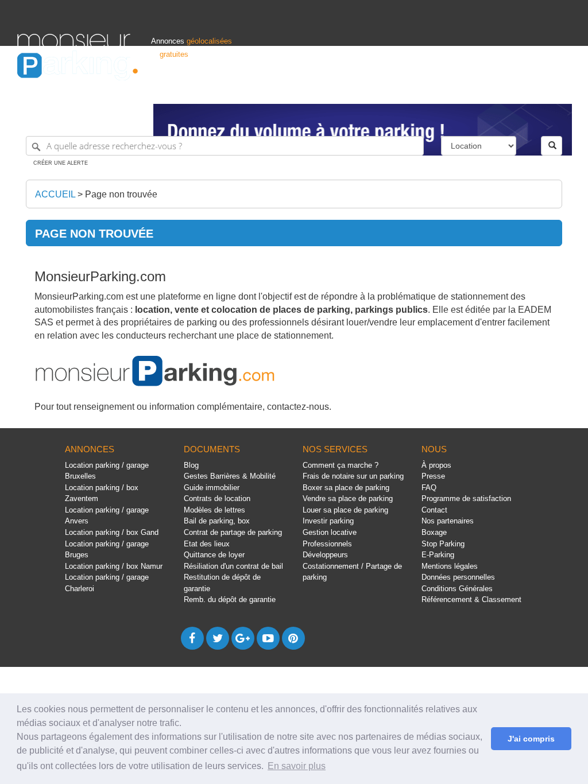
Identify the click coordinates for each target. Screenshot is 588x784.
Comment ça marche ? (340, 465)
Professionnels (378, 90)
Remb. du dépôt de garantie (230, 599)
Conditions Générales (457, 588)
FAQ (428, 487)
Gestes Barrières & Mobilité (230, 476)
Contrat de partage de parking (233, 532)
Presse (433, 476)
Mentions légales (449, 566)
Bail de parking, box (217, 521)
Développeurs (325, 554)
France (494, 90)
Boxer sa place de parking (346, 487)
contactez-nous (298, 407)
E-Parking (437, 554)
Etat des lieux (207, 544)
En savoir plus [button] (297, 766)
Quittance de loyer (214, 554)
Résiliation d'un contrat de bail (233, 566)
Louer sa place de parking (345, 510)
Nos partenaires (447, 521)
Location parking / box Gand (111, 532)
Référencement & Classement (471, 599)
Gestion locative (330, 532)
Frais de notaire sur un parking (353, 476)
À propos (436, 465)
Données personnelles (458, 577)
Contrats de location (217, 498)
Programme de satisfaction (466, 498)
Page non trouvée (121, 194)
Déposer (463, 90)
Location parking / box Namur (114, 566)
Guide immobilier (211, 487)
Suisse (559, 90)
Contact (434, 510)
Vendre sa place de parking (348, 498)
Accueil (55, 194)
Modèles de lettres (214, 510)
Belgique (527, 90)
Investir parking (328, 521)
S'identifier (426, 90)
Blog (191, 465)
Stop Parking (443, 544)
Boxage (434, 532)
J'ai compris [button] (531, 738)
